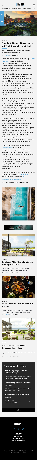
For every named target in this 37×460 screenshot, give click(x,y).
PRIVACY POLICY (18, 441)
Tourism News (6, 8)
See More (18, 410)
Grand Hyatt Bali (7, 147)
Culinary (4, 40)
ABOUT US (18, 434)
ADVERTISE (18, 436)
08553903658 (23, 174)
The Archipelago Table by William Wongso (16, 371)
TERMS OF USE (18, 438)
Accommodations (16, 8)
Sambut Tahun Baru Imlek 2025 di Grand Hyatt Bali (17, 44)
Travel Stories (27, 8)
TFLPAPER (17, 451)
